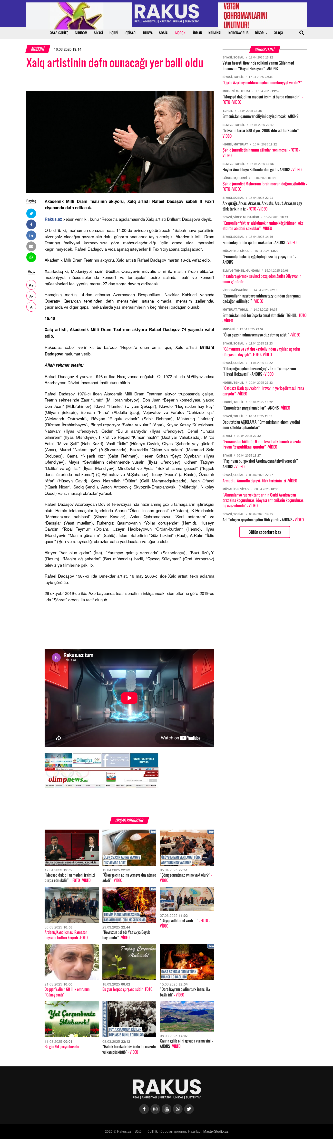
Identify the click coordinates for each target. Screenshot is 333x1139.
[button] (31, 213)
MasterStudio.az (215, 1131)
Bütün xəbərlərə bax (264, 532)
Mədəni (37, 49)
